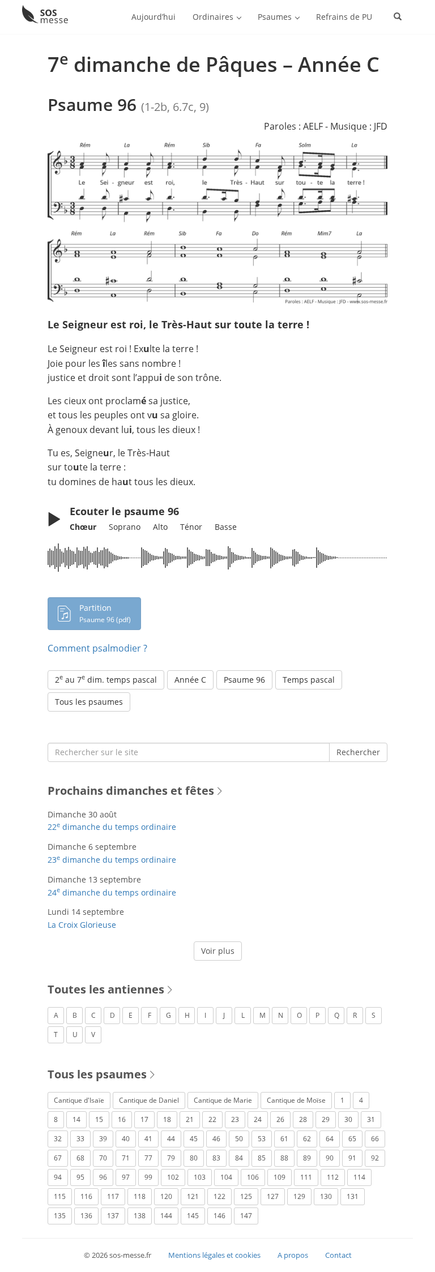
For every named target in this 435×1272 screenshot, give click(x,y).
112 (333, 1177)
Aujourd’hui (153, 16)
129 (299, 1196)
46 (216, 1138)
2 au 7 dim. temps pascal (106, 678)
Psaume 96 (244, 679)
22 (212, 1119)
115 (60, 1196)
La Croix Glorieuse (82, 924)
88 (284, 1158)
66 (375, 1138)
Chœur (83, 526)
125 (246, 1196)
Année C (190, 679)
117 (113, 1196)
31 (371, 1119)
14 (76, 1119)
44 (171, 1138)
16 (122, 1119)
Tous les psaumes (89, 701)
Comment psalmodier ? (97, 648)
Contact (338, 1255)
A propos (293, 1255)
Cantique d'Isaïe (79, 1100)
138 (140, 1215)
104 (226, 1177)
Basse (226, 526)
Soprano (124, 526)
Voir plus (217, 950)
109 (279, 1177)
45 (194, 1138)
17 (144, 1119)
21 (190, 1119)
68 (80, 1158)
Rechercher (358, 752)
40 (126, 1138)
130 (326, 1196)
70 (103, 1158)
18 (167, 1119)
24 (258, 1119)
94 (58, 1177)
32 (58, 1138)
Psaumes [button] (276, 16)
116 (86, 1196)
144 (166, 1215)
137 (113, 1215)
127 (273, 1196)
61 (284, 1138)
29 (326, 1119)
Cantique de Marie (223, 1100)
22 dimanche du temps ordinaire (112, 826)
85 (262, 1158)
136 (86, 1215)
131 (353, 1196)
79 (171, 1158)
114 (359, 1177)
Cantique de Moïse (296, 1100)
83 (216, 1158)
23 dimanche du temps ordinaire (112, 859)
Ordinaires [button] (214, 16)
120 (166, 1196)
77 (148, 1158)
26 (280, 1119)
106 (253, 1177)
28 (303, 1119)
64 (330, 1138)
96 (103, 1177)
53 (262, 1138)
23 (235, 1119)
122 (219, 1196)
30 (348, 1119)
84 (239, 1158)
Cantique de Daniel (149, 1100)
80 (194, 1158)
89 (307, 1158)
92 (375, 1158)
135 (60, 1215)
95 (80, 1177)
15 (99, 1119)
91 (352, 1158)
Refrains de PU (344, 16)
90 (330, 1158)
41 (148, 1138)
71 (126, 1158)
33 (80, 1138)
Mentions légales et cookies (214, 1255)
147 (246, 1215)
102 (173, 1177)
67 (58, 1158)
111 (306, 1177)
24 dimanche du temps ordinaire (112, 892)
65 (352, 1138)
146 (219, 1215)
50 (239, 1138)
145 (193, 1215)
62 (307, 1138)
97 (126, 1177)
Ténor (191, 526)
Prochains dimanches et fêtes (131, 790)
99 (148, 1177)
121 (193, 1196)
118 (140, 1196)
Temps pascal (309, 679)
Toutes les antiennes (106, 989)
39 (103, 1138)
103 (200, 1177)
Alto (160, 526)
